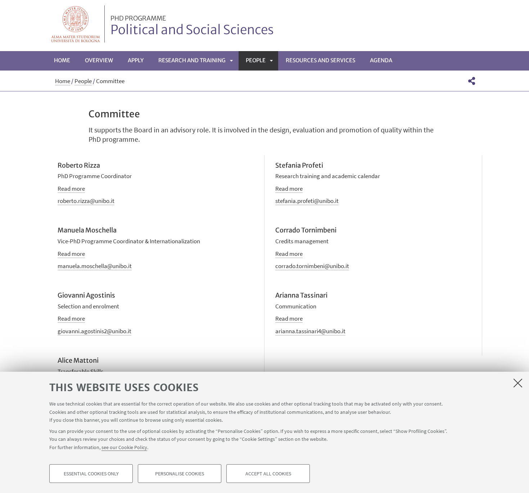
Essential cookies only (91, 473)
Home (62, 60)
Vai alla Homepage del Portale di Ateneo (76, 23)
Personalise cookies (179, 473)
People (256, 60)
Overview (99, 60)
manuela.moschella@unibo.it (95, 266)
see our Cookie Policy (124, 447)
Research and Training (192, 60)
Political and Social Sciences (192, 26)
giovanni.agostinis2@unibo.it (94, 331)
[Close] (518, 383)
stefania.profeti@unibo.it (307, 201)
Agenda (381, 60)
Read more (71, 189)
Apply (136, 60)
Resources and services (320, 60)
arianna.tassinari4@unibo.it (310, 331)
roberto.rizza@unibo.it (86, 201)
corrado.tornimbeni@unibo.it (312, 266)
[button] (471, 81)
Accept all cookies (268, 473)
